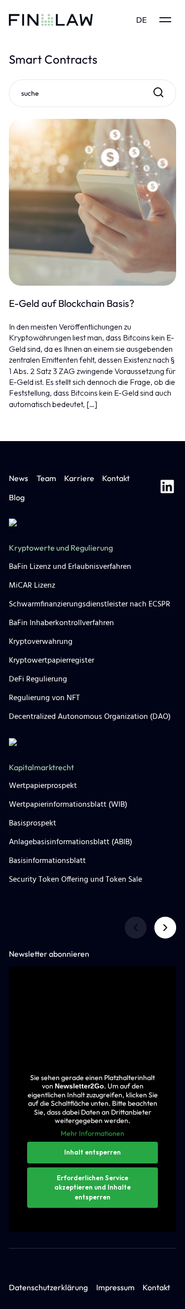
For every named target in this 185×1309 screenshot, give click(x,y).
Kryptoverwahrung (41, 642)
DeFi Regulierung (38, 679)
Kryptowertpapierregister (51, 660)
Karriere (79, 478)
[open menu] (165, 20)
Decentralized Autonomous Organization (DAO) (90, 717)
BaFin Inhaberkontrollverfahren (61, 623)
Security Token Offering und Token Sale (75, 879)
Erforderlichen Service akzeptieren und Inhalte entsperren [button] (92, 1187)
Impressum (115, 1287)
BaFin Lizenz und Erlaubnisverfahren (70, 567)
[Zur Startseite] (51, 20)
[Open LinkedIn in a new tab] (167, 488)
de (141, 20)
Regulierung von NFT (44, 698)
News (18, 478)
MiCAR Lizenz (32, 585)
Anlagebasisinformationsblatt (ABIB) (70, 842)
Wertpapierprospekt (43, 786)
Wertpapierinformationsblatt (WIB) (68, 804)
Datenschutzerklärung (48, 1287)
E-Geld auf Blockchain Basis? (71, 303)
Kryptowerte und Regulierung (61, 548)
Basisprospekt (32, 823)
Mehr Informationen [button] (92, 1133)
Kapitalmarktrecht (41, 767)
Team (46, 478)
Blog (17, 497)
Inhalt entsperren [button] (92, 1152)
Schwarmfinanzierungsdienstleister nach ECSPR (89, 604)
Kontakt (116, 478)
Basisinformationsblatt (47, 861)
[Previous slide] (136, 927)
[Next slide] (165, 927)
